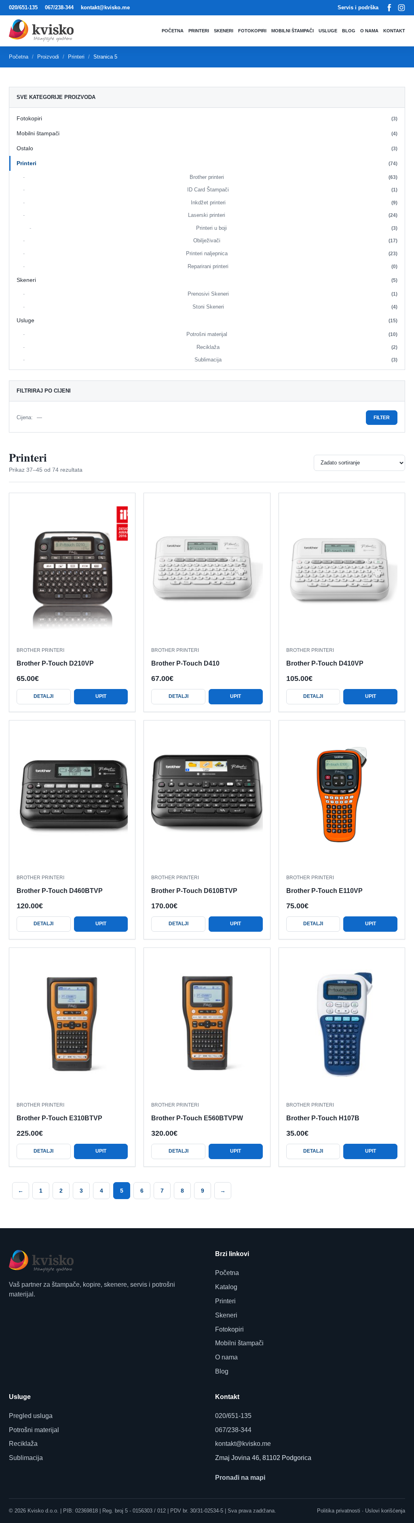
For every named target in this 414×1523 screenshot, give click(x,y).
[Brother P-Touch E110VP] (341, 798)
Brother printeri (294, 177)
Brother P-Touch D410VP (324, 663)
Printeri (198, 30)
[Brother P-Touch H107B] (341, 1025)
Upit (100, 696)
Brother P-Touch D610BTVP (194, 890)
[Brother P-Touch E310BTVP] (72, 1025)
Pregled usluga (31, 1415)
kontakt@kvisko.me (105, 7)
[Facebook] (389, 7)
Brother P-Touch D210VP (55, 663)
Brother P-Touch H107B (322, 1118)
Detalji (43, 696)
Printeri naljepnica (292, 253)
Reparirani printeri (292, 266)
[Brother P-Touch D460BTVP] (72, 798)
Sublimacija (295, 360)
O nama (369, 30)
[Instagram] (401, 7)
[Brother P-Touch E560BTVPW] (206, 1025)
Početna (173, 30)
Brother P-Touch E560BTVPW (197, 1118)
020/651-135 (23, 7)
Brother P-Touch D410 (185, 663)
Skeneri (223, 30)
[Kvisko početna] (43, 30)
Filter (382, 417)
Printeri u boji (297, 228)
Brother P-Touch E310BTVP (59, 1118)
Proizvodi (48, 57)
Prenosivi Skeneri (293, 294)
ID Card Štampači (292, 190)
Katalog (226, 1287)
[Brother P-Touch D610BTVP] (206, 798)
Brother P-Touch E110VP (324, 890)
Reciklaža (296, 347)
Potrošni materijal (292, 334)
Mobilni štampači (292, 30)
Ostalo (207, 148)
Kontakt (394, 30)
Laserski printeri (292, 215)
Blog (348, 30)
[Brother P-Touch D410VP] (341, 570)
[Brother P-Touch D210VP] (72, 570)
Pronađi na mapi (240, 1477)
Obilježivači (295, 240)
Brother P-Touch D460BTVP (60, 890)
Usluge (328, 30)
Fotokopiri (252, 30)
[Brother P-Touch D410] (206, 570)
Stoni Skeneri (295, 307)
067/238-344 (59, 7)
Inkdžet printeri (294, 203)
